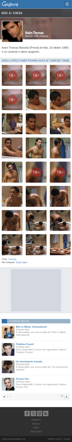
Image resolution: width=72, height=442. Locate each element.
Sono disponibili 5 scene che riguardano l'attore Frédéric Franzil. (41, 348)
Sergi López (21, 262)
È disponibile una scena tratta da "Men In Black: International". (41, 330)
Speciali (36, 424)
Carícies (12, 259)
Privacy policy (55, 439)
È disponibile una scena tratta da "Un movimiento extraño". (42, 365)
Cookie (67, 439)
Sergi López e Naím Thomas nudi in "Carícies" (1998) (35, 60)
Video (36, 427)
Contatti (36, 420)
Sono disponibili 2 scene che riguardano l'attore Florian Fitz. (41, 383)
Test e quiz (36, 431)
